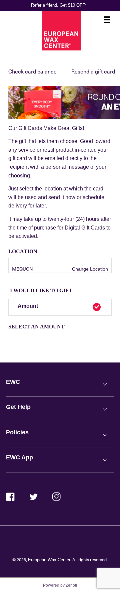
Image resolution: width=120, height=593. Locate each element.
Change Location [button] (89, 269)
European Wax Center (49, 560)
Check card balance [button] (32, 71)
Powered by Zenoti (60, 585)
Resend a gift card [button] (93, 71)
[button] (60, 307)
